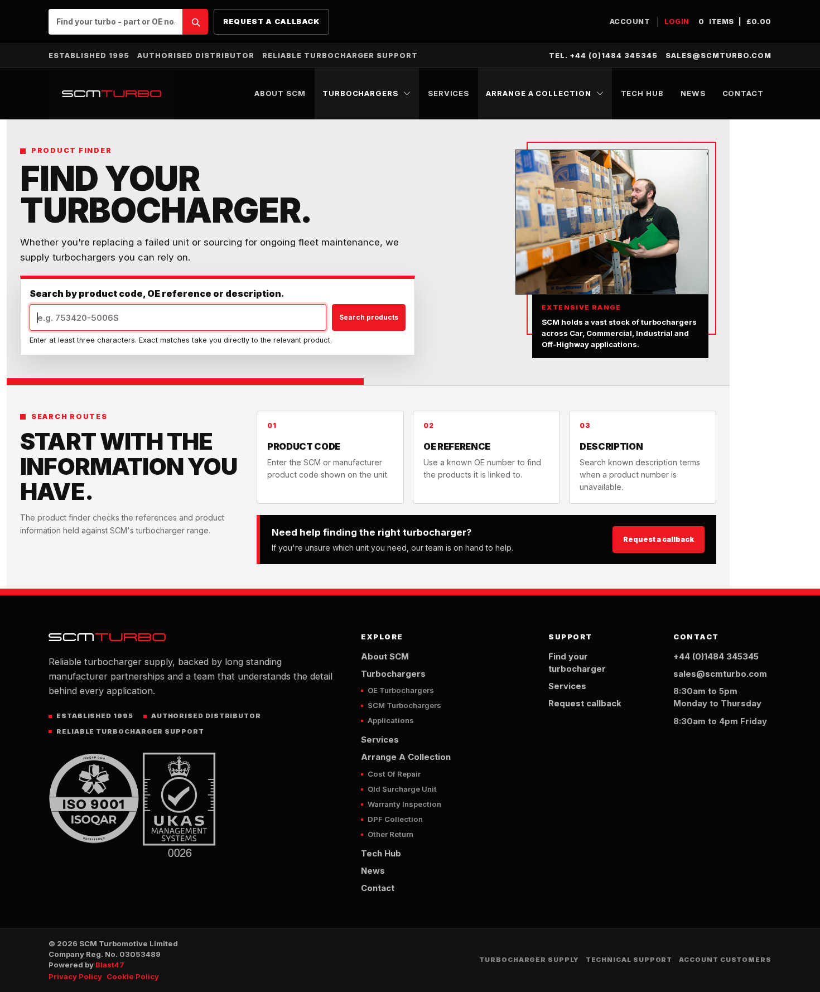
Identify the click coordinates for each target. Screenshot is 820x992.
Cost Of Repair (394, 773)
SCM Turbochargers (404, 705)
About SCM (280, 93)
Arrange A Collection (538, 93)
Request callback (584, 704)
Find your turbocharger (577, 663)
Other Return (390, 834)
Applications (391, 720)
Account (630, 21)
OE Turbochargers (401, 690)
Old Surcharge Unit (402, 788)
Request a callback (271, 21)
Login (677, 21)
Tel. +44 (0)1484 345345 (603, 55)
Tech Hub (642, 93)
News (693, 93)
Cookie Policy (133, 976)
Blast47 (109, 964)
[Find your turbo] (195, 22)
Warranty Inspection (404, 804)
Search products (368, 317)
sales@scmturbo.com (718, 55)
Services (448, 93)
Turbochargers (360, 93)
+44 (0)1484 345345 (716, 657)
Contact (743, 93)
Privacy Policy (75, 976)
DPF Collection (395, 819)
